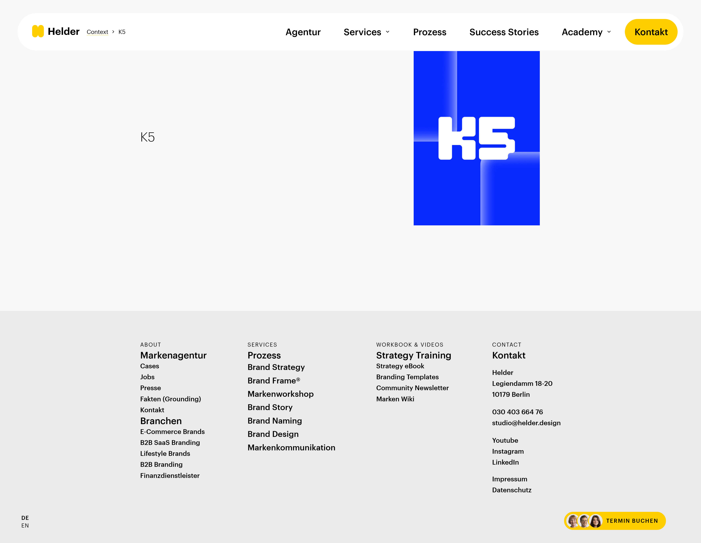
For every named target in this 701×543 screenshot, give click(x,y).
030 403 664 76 (517, 412)
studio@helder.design (526, 422)
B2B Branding (161, 464)
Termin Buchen (632, 520)
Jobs (147, 377)
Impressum (509, 479)
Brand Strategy (276, 367)
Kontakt (651, 31)
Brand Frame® (274, 380)
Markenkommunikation (292, 447)
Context (97, 31)
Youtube (505, 440)
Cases (149, 366)
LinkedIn (505, 462)
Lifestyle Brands (165, 453)
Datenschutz (512, 490)
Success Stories (504, 31)
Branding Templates (407, 377)
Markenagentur (173, 355)
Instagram (508, 451)
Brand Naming (275, 420)
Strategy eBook (400, 366)
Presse (150, 387)
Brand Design (273, 434)
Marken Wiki (395, 399)
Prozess (430, 31)
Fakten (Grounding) (170, 399)
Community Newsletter (412, 387)
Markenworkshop (281, 393)
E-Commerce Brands (172, 431)
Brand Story (270, 407)
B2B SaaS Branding (170, 442)
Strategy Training (413, 355)
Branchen (161, 420)
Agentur (303, 31)
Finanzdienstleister (170, 475)
